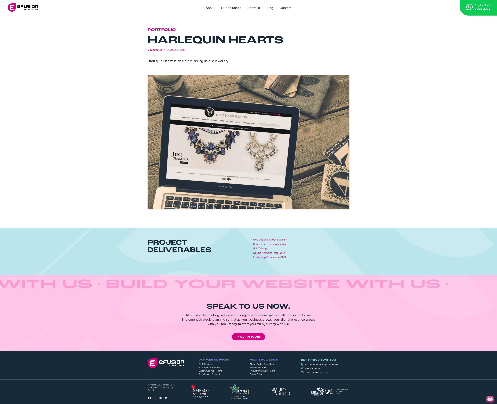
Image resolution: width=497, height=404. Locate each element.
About (210, 7)
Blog (269, 7)
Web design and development (270, 239)
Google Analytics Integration (269, 252)
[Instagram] (160, 398)
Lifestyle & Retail (176, 50)
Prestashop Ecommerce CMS (269, 257)
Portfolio (254, 7)
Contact (285, 7)
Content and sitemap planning (270, 244)
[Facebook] (150, 398)
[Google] (155, 398)
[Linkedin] (166, 398)
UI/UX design (260, 248)
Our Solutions (231, 7)
